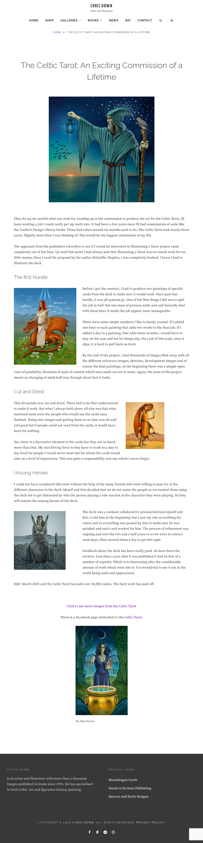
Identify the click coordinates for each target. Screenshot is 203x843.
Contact (144, 20)
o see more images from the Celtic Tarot (106, 606)
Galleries (69, 20)
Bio (128, 20)
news (114, 20)
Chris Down (101, 6)
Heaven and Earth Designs (128, 796)
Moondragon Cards (122, 780)
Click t (71, 606)
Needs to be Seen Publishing (129, 788)
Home (33, 20)
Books (93, 20)
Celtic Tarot (133, 617)
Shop (49, 20)
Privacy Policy (150, 822)
